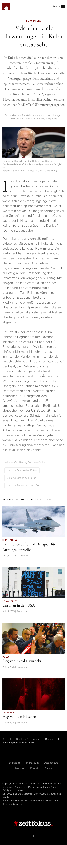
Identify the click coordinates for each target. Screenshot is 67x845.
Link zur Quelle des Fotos (22, 470)
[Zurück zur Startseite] (6, 6)
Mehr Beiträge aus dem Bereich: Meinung (27, 499)
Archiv (48, 768)
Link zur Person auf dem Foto (24, 485)
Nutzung (20, 768)
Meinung (52, 118)
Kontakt (34, 768)
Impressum (32, 763)
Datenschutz (51, 763)
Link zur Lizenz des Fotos (21, 478)
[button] (59, 6)
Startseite (14, 763)
